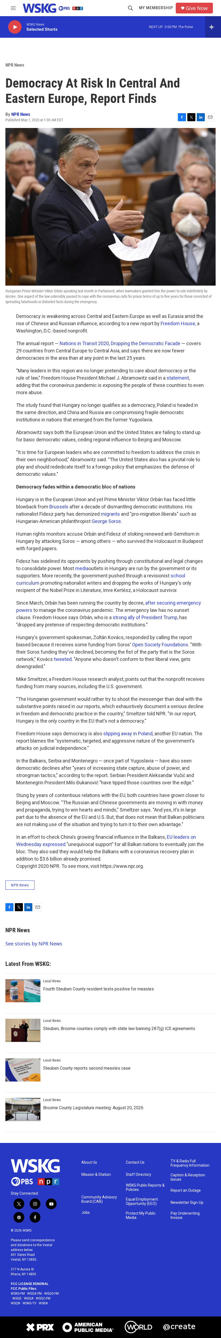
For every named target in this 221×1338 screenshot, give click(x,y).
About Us (89, 1162)
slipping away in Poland (128, 733)
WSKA (43, 1303)
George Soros (106, 521)
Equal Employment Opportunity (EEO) (142, 1201)
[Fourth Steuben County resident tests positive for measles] (22, 990)
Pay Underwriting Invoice (185, 1215)
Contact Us (135, 1162)
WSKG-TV (29, 1303)
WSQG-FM (51, 1293)
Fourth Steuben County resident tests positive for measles (98, 989)
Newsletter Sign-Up (187, 1203)
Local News (52, 981)
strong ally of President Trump (145, 617)
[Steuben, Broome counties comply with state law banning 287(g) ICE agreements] (22, 1030)
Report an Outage (186, 1190)
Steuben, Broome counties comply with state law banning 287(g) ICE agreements (119, 1028)
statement (178, 378)
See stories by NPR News (33, 943)
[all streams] (213, 27)
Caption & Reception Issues (188, 1177)
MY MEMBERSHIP (156, 8)
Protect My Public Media (141, 1215)
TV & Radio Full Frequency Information (190, 1163)
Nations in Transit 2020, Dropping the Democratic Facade (120, 343)
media (81, 568)
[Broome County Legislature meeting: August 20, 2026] (22, 1109)
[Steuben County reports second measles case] (22, 1070)
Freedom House (178, 323)
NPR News (14, 65)
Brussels (58, 506)
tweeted (63, 659)
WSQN (15, 1303)
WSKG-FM (18, 1293)
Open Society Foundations (160, 644)
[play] (15, 27)
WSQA (28, 1298)
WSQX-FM (34, 1293)
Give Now (197, 8)
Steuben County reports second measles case (86, 1068)
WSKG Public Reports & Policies (145, 1187)
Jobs (85, 1213)
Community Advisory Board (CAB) (99, 1199)
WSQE (17, 1298)
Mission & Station (96, 1175)
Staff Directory (138, 1175)
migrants (110, 514)
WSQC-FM (43, 1298)
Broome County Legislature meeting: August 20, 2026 (93, 1107)
